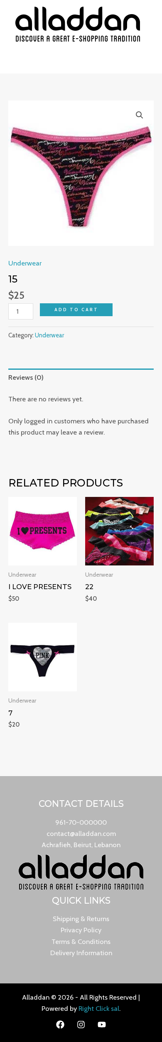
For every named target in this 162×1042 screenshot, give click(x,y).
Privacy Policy (81, 930)
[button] (139, 115)
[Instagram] (81, 1024)
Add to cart (76, 309)
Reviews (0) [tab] (26, 377)
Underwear (25, 263)
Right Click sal (99, 1008)
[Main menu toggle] (81, 61)
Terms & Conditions (81, 941)
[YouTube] (102, 1024)
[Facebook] (60, 1024)
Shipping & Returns (81, 918)
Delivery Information (81, 953)
